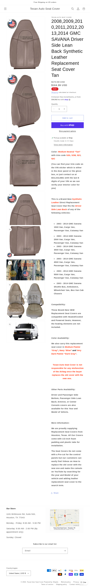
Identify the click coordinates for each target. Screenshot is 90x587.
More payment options (67, 131)
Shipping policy (61, 584)
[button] (5, 9)
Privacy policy (78, 582)
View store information (63, 145)
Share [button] (56, 493)
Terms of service (47, 584)
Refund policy (66, 582)
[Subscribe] (65, 551)
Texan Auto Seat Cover (35, 582)
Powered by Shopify (51, 582)
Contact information (77, 584)
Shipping (54, 92)
